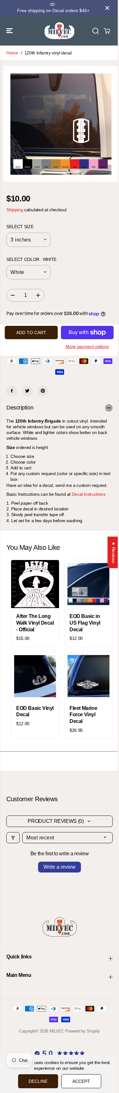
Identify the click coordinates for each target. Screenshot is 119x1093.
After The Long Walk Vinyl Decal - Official (35, 622)
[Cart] (107, 31)
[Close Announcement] (107, 8)
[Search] (95, 31)
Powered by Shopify (82, 1031)
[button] (10, 31)
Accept (81, 1081)
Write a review (59, 867)
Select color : (31, 259)
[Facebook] (11, 390)
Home (12, 52)
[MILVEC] (59, 31)
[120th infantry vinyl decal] (61, 123)
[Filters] (13, 837)
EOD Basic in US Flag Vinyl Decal (84, 622)
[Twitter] (27, 390)
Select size (19, 226)
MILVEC (57, 1031)
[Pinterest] (42, 390)
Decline (38, 1081)
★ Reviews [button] (113, 552)
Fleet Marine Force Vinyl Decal (83, 714)
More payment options (87, 346)
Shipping (14, 209)
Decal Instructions (89, 494)
